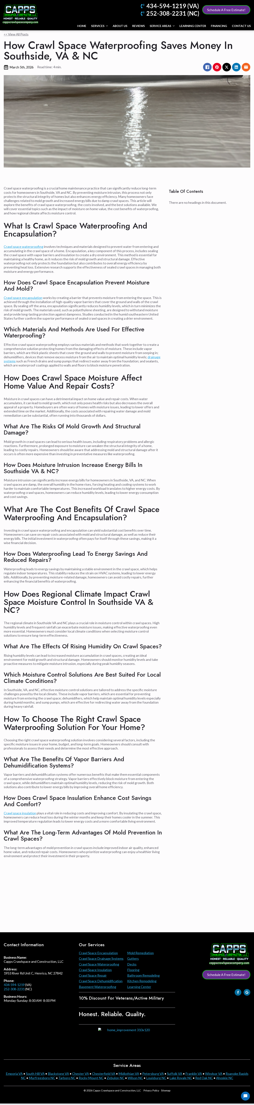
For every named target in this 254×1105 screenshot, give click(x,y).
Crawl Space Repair (93, 975)
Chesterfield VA (103, 1074)
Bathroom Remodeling (143, 975)
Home (81, 26)
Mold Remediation (140, 953)
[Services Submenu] (107, 25)
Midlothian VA (128, 1074)
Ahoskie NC (224, 1078)
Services (98, 26)
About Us (120, 26)
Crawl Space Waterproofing (99, 964)
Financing (219, 26)
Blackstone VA (58, 1074)
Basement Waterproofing (97, 987)
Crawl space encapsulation (23, 298)
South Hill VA (35, 1074)
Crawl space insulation (20, 813)
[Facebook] (238, 992)
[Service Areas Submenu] (173, 25)
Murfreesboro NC (42, 1078)
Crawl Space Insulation (95, 970)
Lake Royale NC (180, 1078)
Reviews (138, 26)
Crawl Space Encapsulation (98, 953)
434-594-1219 (14, 985)
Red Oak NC (204, 1078)
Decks (131, 964)
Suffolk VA (174, 1074)
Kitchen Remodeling (142, 981)
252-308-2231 (14, 989)
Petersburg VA (153, 1074)
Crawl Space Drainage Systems (101, 958)
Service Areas (160, 26)
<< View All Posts (16, 34)
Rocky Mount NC (91, 1078)
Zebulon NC (115, 1078)
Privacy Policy (151, 1090)
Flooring (133, 970)
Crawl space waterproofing (23, 247)
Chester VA (80, 1074)
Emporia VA (14, 1074)
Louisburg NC (156, 1078)
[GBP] (247, 992)
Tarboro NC (66, 1078)
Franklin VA (193, 1074)
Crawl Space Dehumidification (101, 981)
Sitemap (166, 1090)
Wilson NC (135, 1078)
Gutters (133, 958)
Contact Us (241, 26)
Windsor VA (213, 1074)
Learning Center (192, 26)
